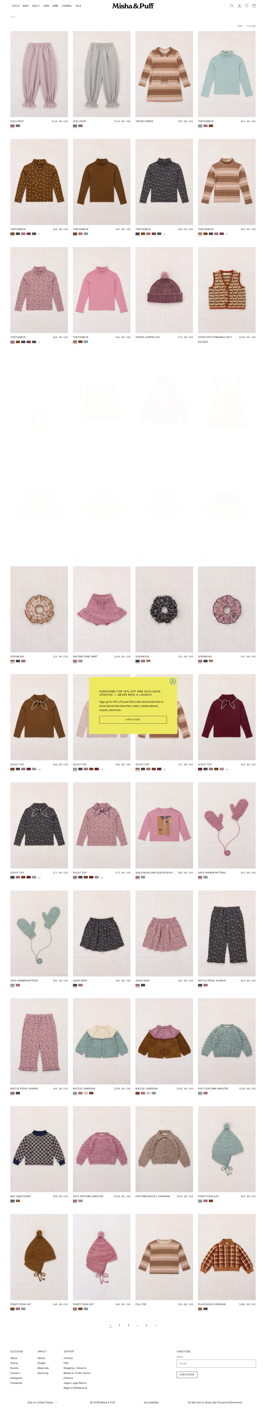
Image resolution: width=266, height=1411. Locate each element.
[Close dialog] (173, 681)
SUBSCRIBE (133, 719)
